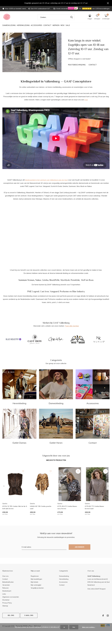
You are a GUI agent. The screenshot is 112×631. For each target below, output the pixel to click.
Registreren (35, 576)
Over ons (5, 576)
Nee (74, 627)
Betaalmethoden (8, 582)
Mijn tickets (34, 582)
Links (4, 594)
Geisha (45, 280)
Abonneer (79, 547)
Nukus (38, 280)
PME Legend (33, 291)
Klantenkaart (6, 591)
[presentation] (3, 486)
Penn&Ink (75, 280)
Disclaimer (6, 600)
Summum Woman (26, 280)
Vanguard (54, 291)
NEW (62, 25)
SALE (68, 25)
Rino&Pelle (54, 280)
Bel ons (11, 615)
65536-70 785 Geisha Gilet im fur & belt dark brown (14, 507)
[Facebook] (103, 615)
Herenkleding (23, 25)
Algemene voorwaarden (10, 597)
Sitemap (5, 606)
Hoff (83, 280)
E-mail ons (28, 615)
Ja (64, 627)
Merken (55, 25)
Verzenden (6, 585)
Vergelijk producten (37, 588)
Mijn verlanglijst (36, 585)
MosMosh (65, 280)
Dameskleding (9, 25)
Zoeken (71, 17)
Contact (47, 25)
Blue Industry (78, 291)
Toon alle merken (72, 326)
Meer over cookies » (88, 627)
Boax (91, 280)
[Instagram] (108, 615)
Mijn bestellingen (36, 579)
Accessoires (36, 25)
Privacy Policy (7, 603)
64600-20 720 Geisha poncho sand (40, 507)
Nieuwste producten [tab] (56, 460)
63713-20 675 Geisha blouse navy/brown (67, 507)
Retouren (5, 588)
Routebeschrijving (77, 65)
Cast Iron (44, 291)
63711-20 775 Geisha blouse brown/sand (94, 507)
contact (93, 65)
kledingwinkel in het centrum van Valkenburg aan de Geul (46, 180)
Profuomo (64, 291)
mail (86, 100)
